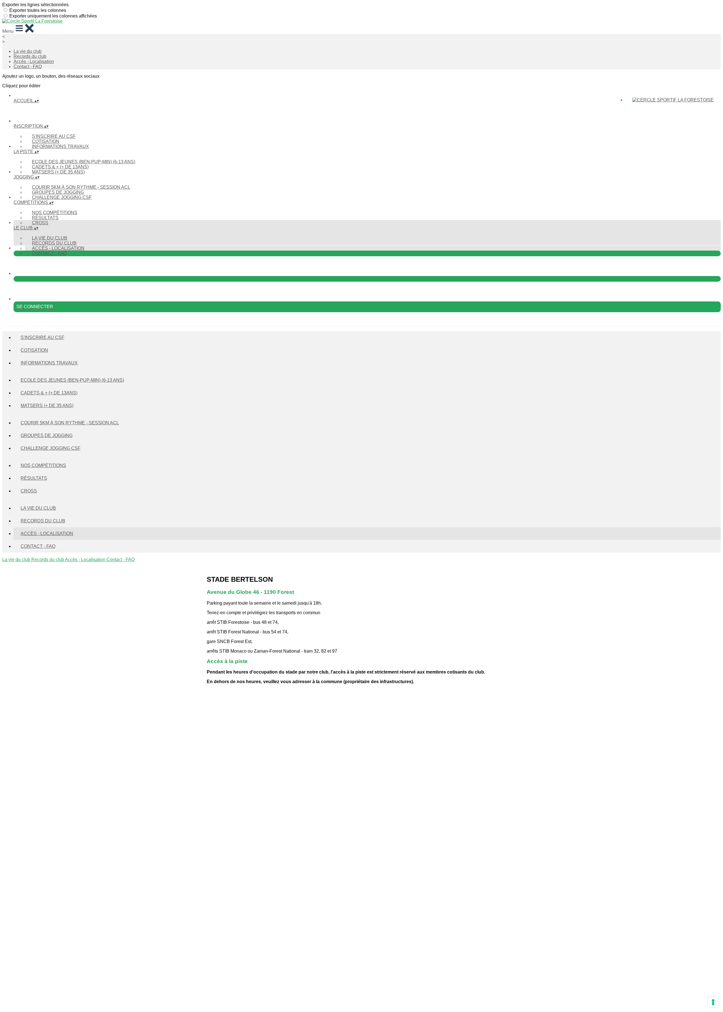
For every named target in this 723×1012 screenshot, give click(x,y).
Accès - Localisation (34, 61)
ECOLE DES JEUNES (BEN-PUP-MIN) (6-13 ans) (83, 161)
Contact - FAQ (28, 66)
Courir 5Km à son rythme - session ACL (81, 187)
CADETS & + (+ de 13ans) (60, 166)
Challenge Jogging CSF (62, 197)
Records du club (30, 56)
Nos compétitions (54, 212)
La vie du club (28, 51)
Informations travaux (60, 146)
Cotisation (45, 141)
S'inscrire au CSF (54, 136)
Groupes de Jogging (58, 192)
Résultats (45, 217)
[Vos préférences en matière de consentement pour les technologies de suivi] (713, 1002)
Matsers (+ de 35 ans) (58, 172)
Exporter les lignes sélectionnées (35, 4)
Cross (40, 222)
